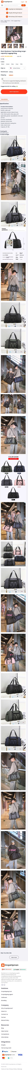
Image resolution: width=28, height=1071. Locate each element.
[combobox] (15, 68)
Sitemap (20, 1069)
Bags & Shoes (7, 20)
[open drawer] (26, 1)
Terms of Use (4, 1069)
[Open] (24, 68)
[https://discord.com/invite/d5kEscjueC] (4, 985)
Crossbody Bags (4, 21)
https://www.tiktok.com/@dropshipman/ (2, 985)
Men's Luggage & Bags (15, 20)
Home (2, 20)
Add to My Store (14, 91)
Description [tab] (4, 99)
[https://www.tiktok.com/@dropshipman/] (2, 985)
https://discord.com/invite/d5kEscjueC (5, 985)
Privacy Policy (13, 1069)
